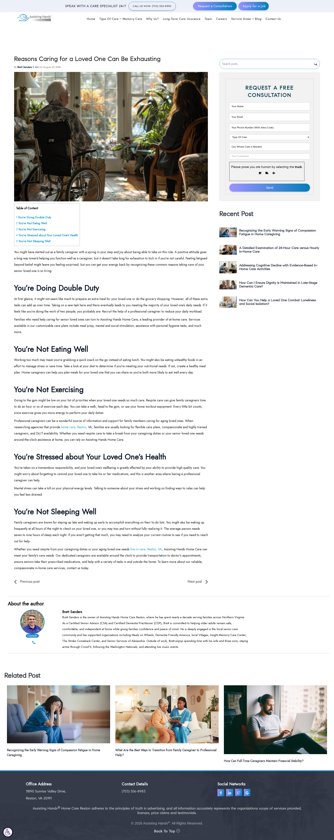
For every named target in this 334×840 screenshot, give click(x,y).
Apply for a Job (254, 6)
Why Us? (152, 19)
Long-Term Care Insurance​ (182, 19)
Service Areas (241, 19)
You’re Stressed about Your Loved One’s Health (47, 235)
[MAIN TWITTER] (239, 793)
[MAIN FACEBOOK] (221, 793)
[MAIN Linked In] (230, 793)
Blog (258, 19)
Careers (221, 19)
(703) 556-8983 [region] (133, 791)
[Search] (315, 64)
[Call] (33, 643)
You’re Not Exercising (30, 229)
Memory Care (132, 19)
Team (208, 19)
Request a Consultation (215, 6)
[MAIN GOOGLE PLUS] (247, 793)
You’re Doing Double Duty (33, 217)
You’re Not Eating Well (31, 223)
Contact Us (273, 19)
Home (91, 19)
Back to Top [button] (165, 831)
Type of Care (109, 19)
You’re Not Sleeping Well (33, 241)
